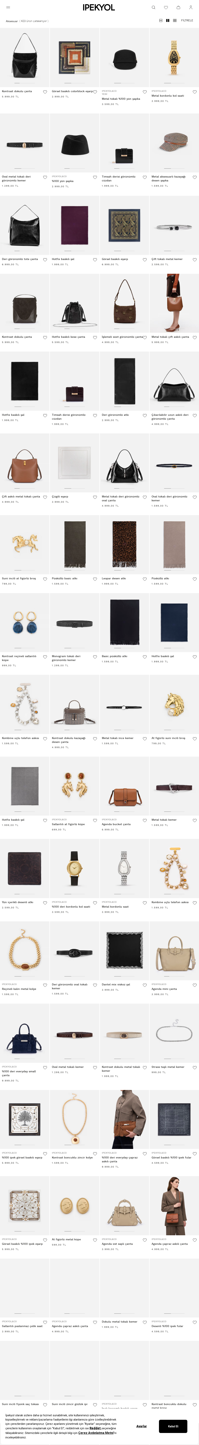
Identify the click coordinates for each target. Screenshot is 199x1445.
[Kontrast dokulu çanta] (24, 57)
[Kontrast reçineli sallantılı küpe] (24, 622)
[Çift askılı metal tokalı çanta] (24, 463)
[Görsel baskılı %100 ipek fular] (174, 1119)
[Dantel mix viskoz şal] (124, 951)
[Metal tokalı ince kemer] (124, 704)
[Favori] (45, 91)
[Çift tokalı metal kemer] (174, 225)
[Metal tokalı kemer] (174, 786)
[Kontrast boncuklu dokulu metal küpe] (174, 1370)
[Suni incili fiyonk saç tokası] (24, 1370)
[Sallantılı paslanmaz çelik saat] (24, 1288)
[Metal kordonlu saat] (124, 868)
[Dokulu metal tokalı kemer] (124, 1288)
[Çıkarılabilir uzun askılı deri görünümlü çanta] (174, 381)
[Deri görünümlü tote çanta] (24, 225)
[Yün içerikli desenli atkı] (24, 868)
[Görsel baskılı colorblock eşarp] (74, 57)
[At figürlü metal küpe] (74, 1205)
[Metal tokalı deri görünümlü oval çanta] (124, 463)
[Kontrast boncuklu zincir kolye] (74, 1119)
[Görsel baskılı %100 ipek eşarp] (24, 1205)
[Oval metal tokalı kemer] (74, 1033)
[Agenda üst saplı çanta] (124, 1205)
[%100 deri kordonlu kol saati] (74, 868)
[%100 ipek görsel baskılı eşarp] (24, 1119)
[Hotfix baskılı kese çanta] (74, 303)
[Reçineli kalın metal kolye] (24, 951)
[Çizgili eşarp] (74, 463)
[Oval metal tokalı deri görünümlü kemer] (24, 143)
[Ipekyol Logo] (99, 7)
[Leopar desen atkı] (124, 544)
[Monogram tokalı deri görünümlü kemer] (74, 622)
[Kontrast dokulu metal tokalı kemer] (124, 1033)
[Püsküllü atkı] (174, 544)
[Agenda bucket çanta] (124, 786)
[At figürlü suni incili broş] (174, 704)
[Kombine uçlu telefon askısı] (24, 704)
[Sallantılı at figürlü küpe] (74, 786)
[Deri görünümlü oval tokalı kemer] (74, 951)
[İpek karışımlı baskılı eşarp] (124, 1370)
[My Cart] (178, 7)
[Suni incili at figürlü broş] (24, 544)
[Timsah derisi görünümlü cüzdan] (124, 143)
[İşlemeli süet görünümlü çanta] (124, 303)
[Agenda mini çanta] (174, 951)
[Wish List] (166, 7)
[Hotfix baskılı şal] (74, 225)
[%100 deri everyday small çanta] (24, 1033)
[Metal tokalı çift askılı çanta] (174, 303)
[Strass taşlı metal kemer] (174, 1033)
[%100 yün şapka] (74, 143)
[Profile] (191, 7)
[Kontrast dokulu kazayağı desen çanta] (74, 704)
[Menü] (8, 7)
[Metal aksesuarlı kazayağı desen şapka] (174, 143)
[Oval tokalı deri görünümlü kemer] (174, 463)
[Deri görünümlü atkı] (124, 381)
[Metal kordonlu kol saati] (174, 57)
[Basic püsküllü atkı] (124, 622)
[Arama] (153, 7)
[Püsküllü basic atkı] (74, 544)
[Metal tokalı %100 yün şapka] (124, 57)
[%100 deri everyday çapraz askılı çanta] (124, 1119)
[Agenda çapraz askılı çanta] (174, 1205)
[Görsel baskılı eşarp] (124, 225)
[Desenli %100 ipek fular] (174, 1288)
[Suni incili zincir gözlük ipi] (74, 1370)
